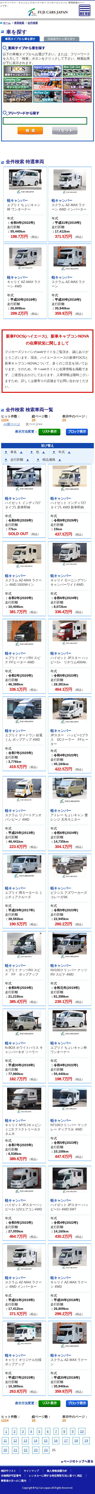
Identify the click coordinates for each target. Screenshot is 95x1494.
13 (25, 1440)
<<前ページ (11, 424)
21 (15, 1450)
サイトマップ (31, 1470)
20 (5, 1450)
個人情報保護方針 (57, 1470)
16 (56, 1440)
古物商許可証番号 (11, 1475)
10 (82, 1431)
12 (15, 1440)
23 (36, 1450)
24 (46, 1450)
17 (66, 1440)
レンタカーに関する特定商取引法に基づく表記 (55, 1475)
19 (86, 1440)
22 (25, 1450)
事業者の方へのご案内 (13, 1480)
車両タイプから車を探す (20, 39)
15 (46, 1440)
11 (5, 1440)
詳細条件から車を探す (61, 39)
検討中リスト (8, 1470)
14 (35, 1440)
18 (76, 1440)
